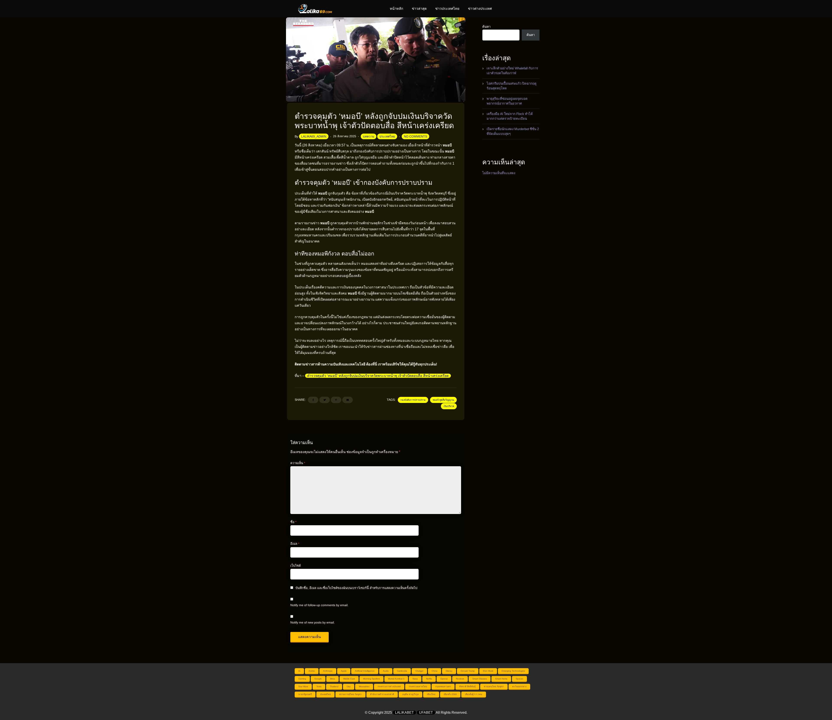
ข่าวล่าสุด (419, 8)
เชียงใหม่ (431, 694)
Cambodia (402, 671)
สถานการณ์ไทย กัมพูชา (350, 694)
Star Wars (303, 686)
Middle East (349, 678)
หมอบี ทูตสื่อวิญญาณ (443, 400)
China (434, 671)
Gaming (302, 678)
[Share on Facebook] (313, 400)
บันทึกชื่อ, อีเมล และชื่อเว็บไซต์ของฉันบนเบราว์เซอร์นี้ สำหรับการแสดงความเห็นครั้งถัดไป (356, 588)
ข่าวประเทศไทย (447, 8)
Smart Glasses (479, 678)
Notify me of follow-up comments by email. (319, 605)
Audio (386, 671)
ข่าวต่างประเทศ (480, 8)
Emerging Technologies (513, 671)
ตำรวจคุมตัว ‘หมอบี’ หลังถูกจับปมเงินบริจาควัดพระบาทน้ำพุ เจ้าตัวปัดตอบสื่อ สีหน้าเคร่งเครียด (378, 376)
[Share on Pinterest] (336, 400)
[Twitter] (324, 400)
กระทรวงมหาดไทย (418, 686)
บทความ (368, 136)
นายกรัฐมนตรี (305, 694)
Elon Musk (488, 671)
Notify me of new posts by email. (312, 622)
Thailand (334, 686)
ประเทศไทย (387, 136)
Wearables (364, 686)
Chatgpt (419, 671)
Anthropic (328, 671)
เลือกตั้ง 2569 (450, 694)
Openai (444, 678)
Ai (299, 671)
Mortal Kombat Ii (396, 678)
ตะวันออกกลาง (519, 686)
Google (318, 678)
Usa (349, 686)
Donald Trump (468, 671)
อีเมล (294, 543)
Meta (332, 678)
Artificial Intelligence (365, 671)
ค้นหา (486, 26)
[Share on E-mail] (347, 400)
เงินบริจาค (449, 406)
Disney (449, 671)
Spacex (519, 678)
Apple (344, 671)
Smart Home (501, 678)
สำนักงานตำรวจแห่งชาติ (382, 694)
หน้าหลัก (396, 8)
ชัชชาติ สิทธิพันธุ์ (467, 686)
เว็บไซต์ (295, 565)
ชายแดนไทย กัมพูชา (494, 686)
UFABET (426, 712)
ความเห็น (297, 463)
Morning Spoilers (371, 678)
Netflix (429, 678)
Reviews (460, 678)
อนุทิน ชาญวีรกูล (410, 694)
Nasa (415, 678)
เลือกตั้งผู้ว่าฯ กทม (473, 694)
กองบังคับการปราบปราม (413, 400)
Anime (312, 671)
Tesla (319, 686)
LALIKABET (404, 712)
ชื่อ (293, 522)
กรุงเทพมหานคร (443, 686)
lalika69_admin (313, 136)
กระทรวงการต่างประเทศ (389, 686)
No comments (415, 136)
